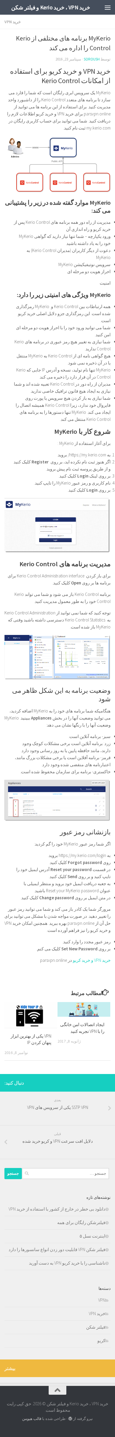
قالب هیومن (31, 1418)
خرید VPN (12, 21)
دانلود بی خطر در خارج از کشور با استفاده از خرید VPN (57, 1209)
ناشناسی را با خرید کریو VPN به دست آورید (67, 1263)
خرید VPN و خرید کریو (92, 960)
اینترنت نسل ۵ (92, 1236)
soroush (92, 59)
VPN (101, 1300)
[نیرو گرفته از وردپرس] (70, 1419)
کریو (101, 1340)
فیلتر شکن (95, 1327)
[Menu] (107, 7)
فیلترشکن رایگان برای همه (81, 1222)
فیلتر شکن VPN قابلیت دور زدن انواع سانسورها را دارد (57, 1249)
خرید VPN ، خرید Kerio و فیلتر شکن (50, 7)
